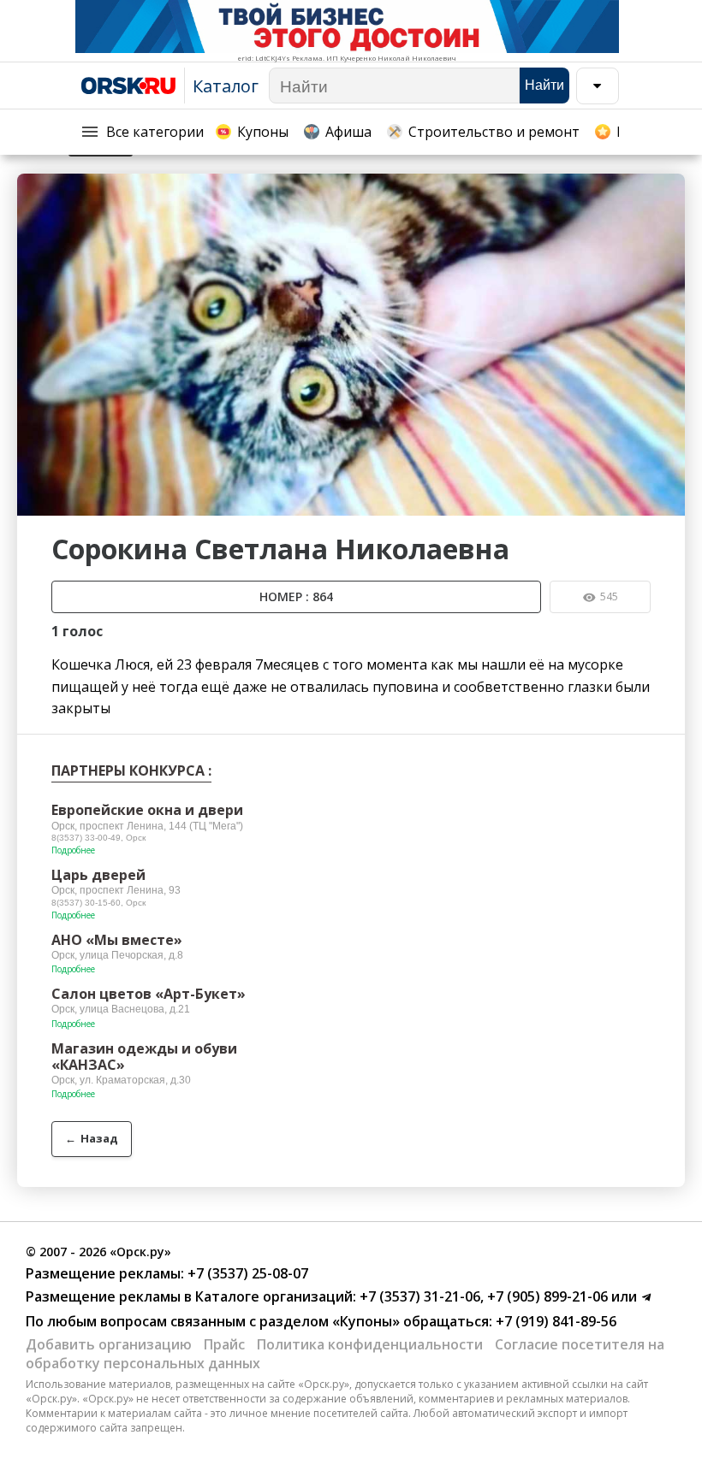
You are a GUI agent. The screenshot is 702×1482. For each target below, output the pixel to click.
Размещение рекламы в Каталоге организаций (189, 1296)
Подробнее (73, 850)
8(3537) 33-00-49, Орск (98, 837)
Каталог (226, 85)
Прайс (224, 1344)
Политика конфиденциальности (370, 1344)
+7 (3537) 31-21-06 (418, 1296)
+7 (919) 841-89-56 (554, 1321)
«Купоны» (366, 1321)
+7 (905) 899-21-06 (546, 1296)
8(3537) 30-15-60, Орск (98, 902)
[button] (669, 189)
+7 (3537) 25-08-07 (246, 1273)
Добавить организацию (109, 1344)
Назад (91, 1138)
